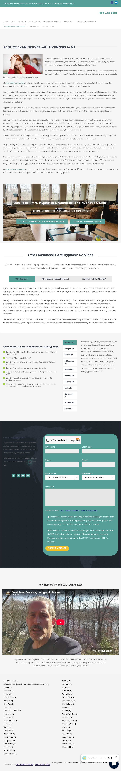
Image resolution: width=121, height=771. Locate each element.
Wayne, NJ (66, 681)
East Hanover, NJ (68, 700)
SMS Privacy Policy (42, 765)
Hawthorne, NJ (9, 734)
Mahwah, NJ (67, 707)
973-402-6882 (108, 16)
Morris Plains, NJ (10, 737)
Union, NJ (7, 727)
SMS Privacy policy (89, 510)
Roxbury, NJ (8, 724)
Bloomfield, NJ (67, 747)
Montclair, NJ (67, 717)
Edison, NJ (66, 687)
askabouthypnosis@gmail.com (64, 3)
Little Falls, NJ (9, 704)
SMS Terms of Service (69, 510)
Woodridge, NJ (67, 730)
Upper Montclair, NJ (69, 714)
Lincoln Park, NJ (68, 704)
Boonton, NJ (67, 734)
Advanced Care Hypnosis (14, 83)
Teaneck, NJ (66, 740)
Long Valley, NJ (68, 737)
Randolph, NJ (8, 717)
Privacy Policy (9, 714)
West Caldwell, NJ (10, 754)
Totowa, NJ (44, 684)
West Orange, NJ (68, 697)
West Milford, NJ (10, 744)
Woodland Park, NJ (69, 720)
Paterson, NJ (67, 691)
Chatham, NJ (8, 747)
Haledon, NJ (8, 700)
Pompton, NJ (8, 730)
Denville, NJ (66, 710)
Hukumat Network (101, 763)
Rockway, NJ (67, 684)
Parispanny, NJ (9, 740)
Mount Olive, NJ (68, 744)
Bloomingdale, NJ (69, 724)
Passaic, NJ (8, 694)
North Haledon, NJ (11, 720)
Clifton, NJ (7, 707)
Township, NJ (67, 694)
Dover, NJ (66, 727)
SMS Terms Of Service (12, 710)
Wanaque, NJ (8, 691)
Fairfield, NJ (8, 687)
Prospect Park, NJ (10, 697)
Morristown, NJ (9, 750)
